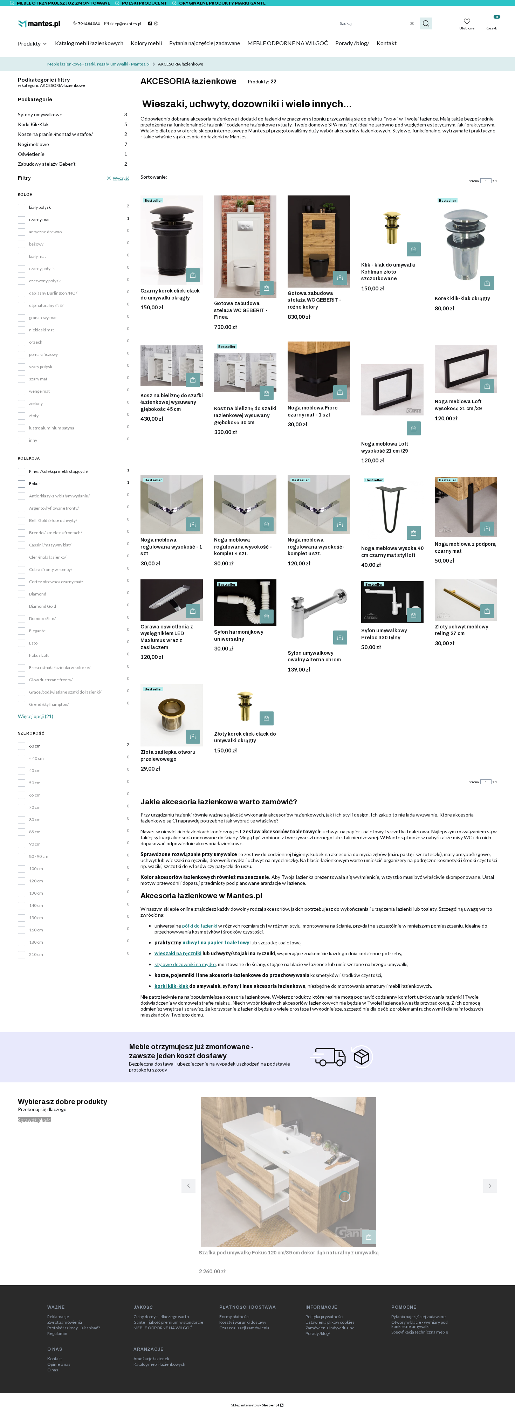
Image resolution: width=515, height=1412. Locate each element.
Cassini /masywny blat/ (50, 545)
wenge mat (39, 391)
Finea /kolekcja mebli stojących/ (58, 471)
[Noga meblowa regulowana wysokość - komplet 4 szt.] (245, 504)
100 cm (36, 869)
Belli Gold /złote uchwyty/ (53, 520)
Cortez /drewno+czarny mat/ (56, 582)
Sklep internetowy (255, 1405)
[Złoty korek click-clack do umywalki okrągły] (245, 706)
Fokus (35, 484)
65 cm (35, 795)
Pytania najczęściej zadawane (418, 1317)
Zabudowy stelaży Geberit (72, 164)
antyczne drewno (45, 232)
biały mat (37, 256)
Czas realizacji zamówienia (244, 1328)
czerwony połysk (45, 281)
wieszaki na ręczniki (177, 953)
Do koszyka (193, 275)
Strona (474, 181)
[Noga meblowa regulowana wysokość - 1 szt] (171, 504)
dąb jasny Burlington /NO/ (53, 293)
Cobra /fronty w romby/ (50, 569)
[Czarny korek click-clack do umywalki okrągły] (171, 240)
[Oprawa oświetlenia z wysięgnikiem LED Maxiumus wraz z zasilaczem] (171, 600)
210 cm (36, 954)
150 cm (36, 918)
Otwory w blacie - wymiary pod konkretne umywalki (419, 1324)
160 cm (36, 930)
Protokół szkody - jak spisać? (73, 1328)
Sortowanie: (153, 177)
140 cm (36, 905)
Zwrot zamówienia (64, 1322)
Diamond (37, 594)
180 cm (36, 942)
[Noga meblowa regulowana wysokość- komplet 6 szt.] (319, 504)
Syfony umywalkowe (72, 114)
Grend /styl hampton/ (49, 704)
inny (33, 440)
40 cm (35, 771)
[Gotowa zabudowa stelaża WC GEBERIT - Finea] (245, 246)
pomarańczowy (43, 354)
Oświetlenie (72, 154)
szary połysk (40, 367)
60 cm (35, 746)
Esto (33, 643)
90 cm (35, 844)
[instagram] (157, 23)
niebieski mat (41, 330)
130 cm (36, 893)
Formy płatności (234, 1317)
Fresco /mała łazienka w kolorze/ (59, 668)
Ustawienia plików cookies (330, 1322)
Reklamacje (58, 1317)
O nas (52, 1370)
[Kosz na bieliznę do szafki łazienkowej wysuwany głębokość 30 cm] (245, 372)
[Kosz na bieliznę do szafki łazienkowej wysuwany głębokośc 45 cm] (171, 366)
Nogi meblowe (72, 144)
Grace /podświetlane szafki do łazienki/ (65, 692)
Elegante (37, 631)
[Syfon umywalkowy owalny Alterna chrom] (319, 613)
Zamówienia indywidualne (330, 1328)
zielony (36, 403)
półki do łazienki (199, 926)
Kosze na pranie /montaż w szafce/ (72, 134)
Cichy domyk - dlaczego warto (161, 1317)
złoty (34, 416)
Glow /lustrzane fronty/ (51, 680)
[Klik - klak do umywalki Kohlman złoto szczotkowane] (392, 227)
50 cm (35, 783)
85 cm (35, 832)
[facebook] (150, 23)
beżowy (36, 244)
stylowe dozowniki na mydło (185, 964)
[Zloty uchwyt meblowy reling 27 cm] (466, 600)
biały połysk (40, 207)
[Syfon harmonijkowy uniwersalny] (245, 602)
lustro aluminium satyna (51, 428)
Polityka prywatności (324, 1317)
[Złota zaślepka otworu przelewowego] (171, 715)
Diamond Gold (42, 606)
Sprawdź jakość (34, 1120)
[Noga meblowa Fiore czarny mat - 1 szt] (319, 372)
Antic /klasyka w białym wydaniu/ (59, 496)
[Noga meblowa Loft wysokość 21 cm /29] (392, 390)
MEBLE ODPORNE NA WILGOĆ (162, 1328)
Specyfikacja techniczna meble (419, 1332)
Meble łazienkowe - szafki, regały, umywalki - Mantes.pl (98, 64)
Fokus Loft (39, 655)
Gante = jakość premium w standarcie (168, 1322)
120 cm (36, 881)
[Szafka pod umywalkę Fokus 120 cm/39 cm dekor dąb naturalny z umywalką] (288, 1172)
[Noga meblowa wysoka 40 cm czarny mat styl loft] (392, 509)
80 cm (35, 820)
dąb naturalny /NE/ (46, 305)
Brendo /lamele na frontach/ (55, 533)
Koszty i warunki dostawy (242, 1322)
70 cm (35, 807)
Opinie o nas (58, 1364)
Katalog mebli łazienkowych (159, 1364)
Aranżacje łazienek (151, 1359)
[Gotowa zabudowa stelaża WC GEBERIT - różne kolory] (319, 241)
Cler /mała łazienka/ (47, 557)
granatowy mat (43, 318)
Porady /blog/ (317, 1333)
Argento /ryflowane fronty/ (54, 508)
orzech (35, 342)
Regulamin (57, 1333)
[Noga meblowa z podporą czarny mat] (466, 506)
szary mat (38, 379)
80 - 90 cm (38, 856)
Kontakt (54, 1359)
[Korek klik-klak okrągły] (466, 244)
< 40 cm (36, 758)
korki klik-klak (171, 986)
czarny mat (39, 220)
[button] (426, 23)
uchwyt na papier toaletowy (216, 942)
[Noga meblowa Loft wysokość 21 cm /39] (466, 369)
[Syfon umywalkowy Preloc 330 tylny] (392, 602)
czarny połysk (42, 269)
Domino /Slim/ (42, 619)
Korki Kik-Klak (72, 124)
